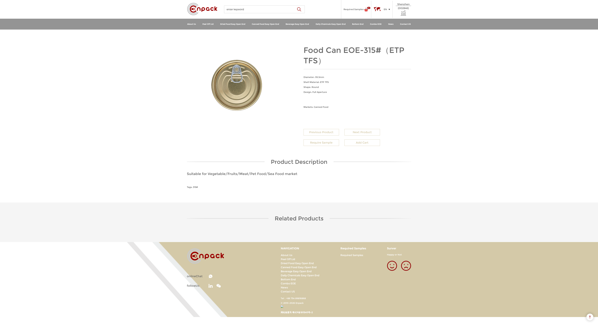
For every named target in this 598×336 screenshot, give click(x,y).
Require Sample (321, 142)
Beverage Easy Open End (297, 24)
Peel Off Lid (208, 24)
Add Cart (362, 142)
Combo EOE (376, 24)
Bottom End (357, 24)
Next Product (362, 132)
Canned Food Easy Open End (265, 24)
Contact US (405, 24)
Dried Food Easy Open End (232, 24)
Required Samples (351, 255)
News (391, 24)
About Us (191, 24)
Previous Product (321, 132)
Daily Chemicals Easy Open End (331, 24)
